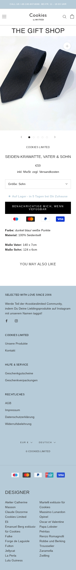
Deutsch (45, 442)
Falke (8, 536)
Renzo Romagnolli (51, 536)
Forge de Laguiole (17, 541)
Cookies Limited (15, 516)
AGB (8, 403)
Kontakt (10, 350)
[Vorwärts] (55, 137)
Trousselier (46, 546)
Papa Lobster (48, 526)
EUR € (24, 442)
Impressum (12, 410)
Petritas (44, 531)
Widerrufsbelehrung (18, 424)
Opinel (43, 516)
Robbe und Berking (52, 541)
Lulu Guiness (14, 560)
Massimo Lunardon (52, 512)
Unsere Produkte (16, 343)
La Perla (10, 555)
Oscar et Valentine (51, 521)
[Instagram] (16, 320)
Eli (6, 521)
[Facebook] (6, 320)
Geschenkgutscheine (19, 373)
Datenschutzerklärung (19, 417)
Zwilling (44, 555)
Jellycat (10, 550)
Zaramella (46, 550)
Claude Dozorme (16, 512)
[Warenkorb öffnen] (72, 16)
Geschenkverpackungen (21, 380)
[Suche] (64, 16)
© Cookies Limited (38, 451)
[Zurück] (21, 137)
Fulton (9, 546)
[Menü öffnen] (4, 16)
